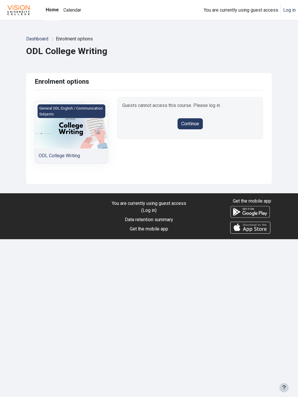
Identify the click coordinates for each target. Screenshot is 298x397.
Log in (289, 10)
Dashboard (37, 39)
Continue (190, 123)
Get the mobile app (149, 229)
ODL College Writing (59, 155)
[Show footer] (284, 387)
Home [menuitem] (52, 9)
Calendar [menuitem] (72, 10)
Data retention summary (149, 219)
